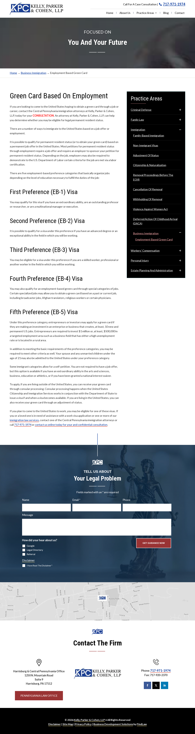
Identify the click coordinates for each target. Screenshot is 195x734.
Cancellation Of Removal (147, 189)
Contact (179, 13)
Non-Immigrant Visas (145, 145)
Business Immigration (146, 233)
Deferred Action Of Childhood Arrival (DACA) (155, 221)
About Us (124, 13)
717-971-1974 (174, 4)
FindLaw (142, 724)
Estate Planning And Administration (152, 270)
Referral (31, 554)
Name (25, 499)
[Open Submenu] (180, 110)
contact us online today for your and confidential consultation (71, 424)
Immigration (138, 129)
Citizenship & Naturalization (149, 165)
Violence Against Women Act (150, 209)
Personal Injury (140, 260)
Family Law (137, 119)
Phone (126, 499)
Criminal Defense (141, 109)
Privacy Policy (83, 724)
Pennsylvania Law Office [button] (38, 695)
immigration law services (24, 420)
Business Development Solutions (113, 724)
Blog (166, 13)
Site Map (68, 724)
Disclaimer (28, 560)
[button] (190, 712)
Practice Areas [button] (145, 13)
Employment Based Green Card (154, 239)
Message (27, 515)
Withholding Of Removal (147, 199)
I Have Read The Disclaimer (39, 565)
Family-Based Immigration (148, 135)
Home (109, 13)
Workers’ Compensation (145, 250)
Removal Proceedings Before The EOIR (153, 177)
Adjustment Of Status (146, 155)
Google (30, 545)
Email (76, 499)
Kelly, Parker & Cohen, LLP (89, 720)
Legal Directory (35, 549)
